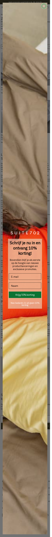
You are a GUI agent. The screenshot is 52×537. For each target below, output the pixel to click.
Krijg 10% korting (25, 294)
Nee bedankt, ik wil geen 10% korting (25, 304)
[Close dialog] (44, 6)
